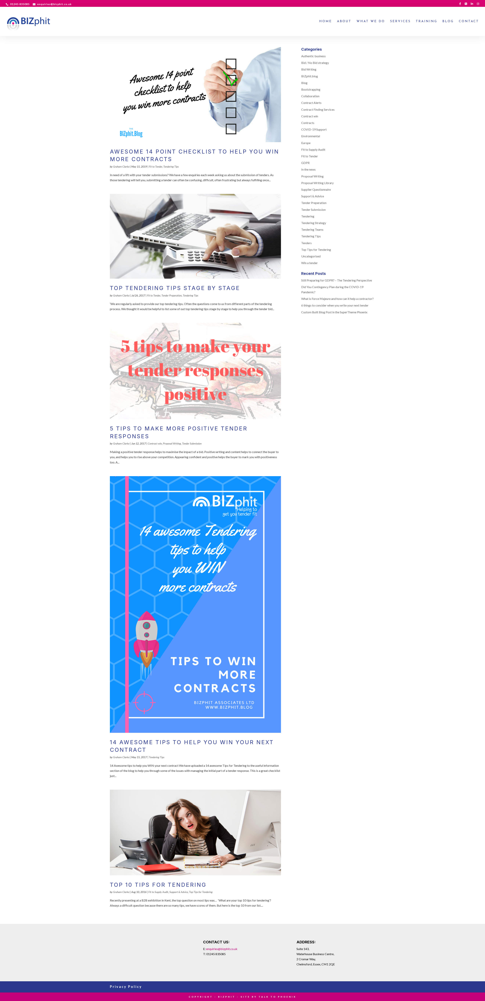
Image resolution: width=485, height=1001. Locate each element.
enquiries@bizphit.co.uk (221, 949)
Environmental (310, 136)
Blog (448, 21)
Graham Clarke (121, 166)
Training (426, 21)
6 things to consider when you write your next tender (334, 305)
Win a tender (309, 263)
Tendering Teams (312, 229)
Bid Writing (308, 69)
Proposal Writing (172, 443)
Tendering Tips (171, 166)
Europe (306, 143)
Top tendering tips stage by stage (175, 288)
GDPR (305, 163)
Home (325, 21)
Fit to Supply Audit (158, 892)
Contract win (155, 443)
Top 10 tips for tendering (158, 884)
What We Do (371, 21)
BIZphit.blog (309, 76)
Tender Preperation (171, 295)
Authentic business (313, 56)
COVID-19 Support (314, 129)
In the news (308, 169)
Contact (469, 21)
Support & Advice (178, 892)
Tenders (306, 243)
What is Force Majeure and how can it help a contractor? (337, 298)
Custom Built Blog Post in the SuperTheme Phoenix (334, 312)
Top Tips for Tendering (201, 892)
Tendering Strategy (313, 223)
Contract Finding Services (318, 109)
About (344, 21)
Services (400, 21)
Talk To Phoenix (277, 996)
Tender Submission (192, 443)
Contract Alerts (311, 102)
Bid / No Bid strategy (315, 62)
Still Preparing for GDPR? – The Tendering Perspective (336, 280)
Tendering (307, 216)
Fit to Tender (155, 166)
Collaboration (310, 96)
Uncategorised (311, 256)
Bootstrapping (310, 89)
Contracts (307, 123)
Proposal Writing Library (317, 183)
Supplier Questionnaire (316, 189)
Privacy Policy (126, 987)
